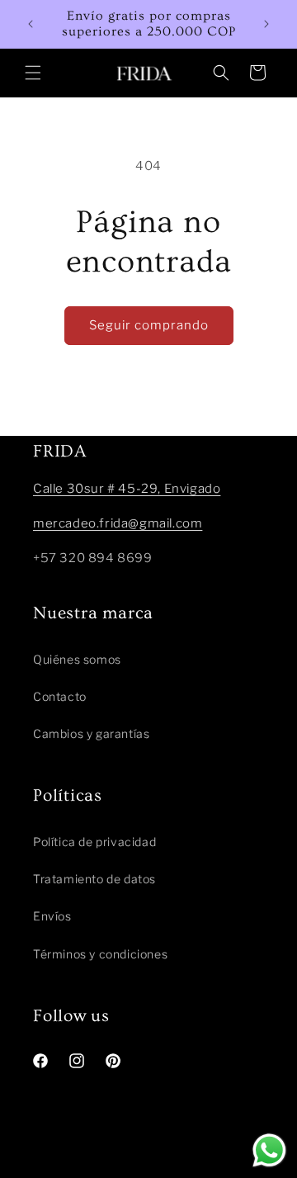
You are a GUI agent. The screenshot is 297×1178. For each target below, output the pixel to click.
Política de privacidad (94, 842)
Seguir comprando (149, 325)
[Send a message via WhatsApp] (269, 1150)
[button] (33, 72)
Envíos (52, 916)
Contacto (60, 696)
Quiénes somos (77, 659)
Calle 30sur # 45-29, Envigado (126, 488)
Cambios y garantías (91, 733)
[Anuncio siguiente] (266, 24)
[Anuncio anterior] (30, 24)
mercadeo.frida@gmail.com (117, 523)
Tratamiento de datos (94, 879)
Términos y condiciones (100, 954)
